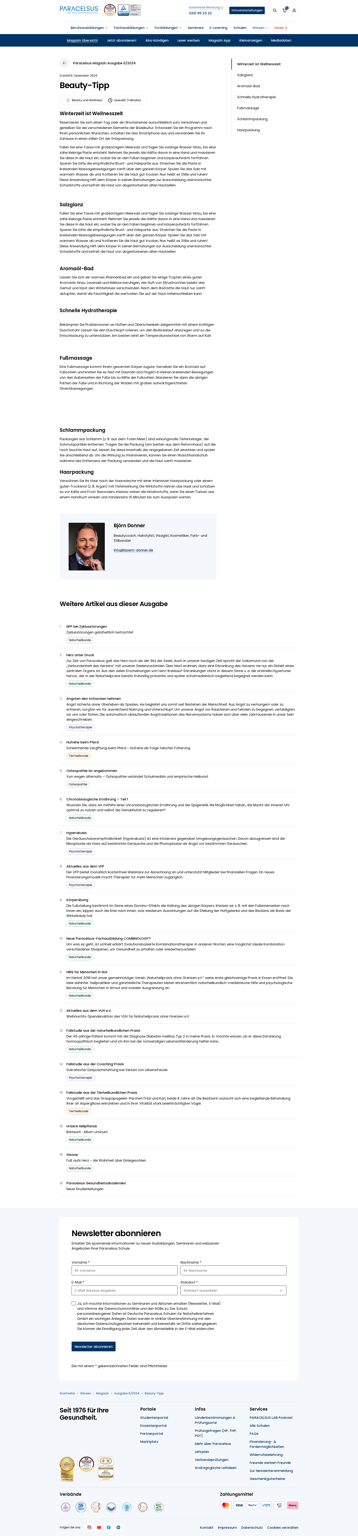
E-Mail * (78, 1282)
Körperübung (77, 900)
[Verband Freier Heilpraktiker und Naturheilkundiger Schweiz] (159, 1507)
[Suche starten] (275, 10)
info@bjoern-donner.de (133, 550)
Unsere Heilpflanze (81, 1126)
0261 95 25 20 (200, 13)
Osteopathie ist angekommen (91, 770)
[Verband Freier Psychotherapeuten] (65, 1507)
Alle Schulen (260, 1425)
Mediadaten (281, 40)
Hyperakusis (76, 832)
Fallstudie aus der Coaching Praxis (95, 1064)
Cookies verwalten (282, 1527)
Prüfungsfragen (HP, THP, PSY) (216, 1433)
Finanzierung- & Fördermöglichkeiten (267, 1444)
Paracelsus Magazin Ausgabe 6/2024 (104, 63)
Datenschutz (252, 1527)
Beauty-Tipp (154, 1393)
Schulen (239, 27)
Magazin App (219, 40)
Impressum (227, 1527)
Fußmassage (248, 108)
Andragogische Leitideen (215, 1467)
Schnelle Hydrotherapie (256, 97)
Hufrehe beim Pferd (82, 742)
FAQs (254, 1433)
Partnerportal (151, 1433)
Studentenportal (154, 1417)
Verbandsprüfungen (211, 1459)
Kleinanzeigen (250, 40)
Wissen (85, 1393)
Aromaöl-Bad (248, 86)
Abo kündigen (157, 40)
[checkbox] (74, 1303)
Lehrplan (202, 1451)
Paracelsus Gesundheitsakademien (96, 1183)
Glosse (72, 1154)
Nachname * (190, 1262)
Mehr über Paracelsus (213, 1443)
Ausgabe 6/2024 (126, 1393)
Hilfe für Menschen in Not (87, 972)
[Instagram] (89, 1527)
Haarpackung (248, 130)
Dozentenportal (153, 1425)
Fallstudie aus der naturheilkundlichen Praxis (103, 1030)
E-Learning (218, 27)
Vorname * (81, 1262)
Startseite (67, 1393)
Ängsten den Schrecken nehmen (93, 698)
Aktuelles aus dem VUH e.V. (89, 1010)
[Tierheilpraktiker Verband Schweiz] (142, 1507)
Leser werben (189, 40)
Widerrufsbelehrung (266, 1454)
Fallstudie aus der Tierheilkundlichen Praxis (101, 1092)
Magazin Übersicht (82, 40)
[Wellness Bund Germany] (127, 1507)
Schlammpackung (252, 119)
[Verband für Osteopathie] (111, 1507)
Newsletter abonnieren (94, 1346)
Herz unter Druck (80, 655)
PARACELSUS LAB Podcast (271, 1417)
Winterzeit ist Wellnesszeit (259, 64)
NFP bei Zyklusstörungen (86, 626)
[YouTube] (99, 1527)
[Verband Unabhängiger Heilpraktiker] (81, 1507)
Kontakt (206, 1527)
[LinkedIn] (118, 1527)
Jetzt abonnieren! (121, 40)
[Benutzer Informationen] (294, 10)
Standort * (189, 1282)
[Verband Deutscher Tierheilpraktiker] (96, 1507)
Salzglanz (245, 75)
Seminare (196, 27)
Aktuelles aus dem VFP (85, 866)
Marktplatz (149, 1441)
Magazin (102, 1393)
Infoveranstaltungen (247, 10)
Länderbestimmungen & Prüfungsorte (215, 1420)
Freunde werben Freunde (270, 1462)
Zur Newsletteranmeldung (271, 1470)
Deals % (281, 27)
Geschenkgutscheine (267, 1478)
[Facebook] (109, 1527)
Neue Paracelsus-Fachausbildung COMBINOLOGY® (108, 938)
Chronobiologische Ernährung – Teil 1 (97, 799)
